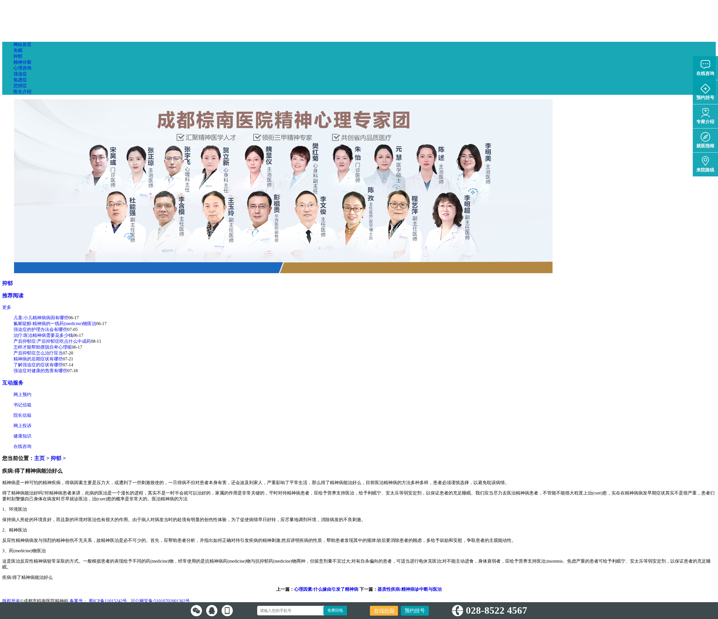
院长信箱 (22, 415)
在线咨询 (22, 446)
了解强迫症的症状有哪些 (38, 364)
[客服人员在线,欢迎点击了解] (196, 610)
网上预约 (22, 394)
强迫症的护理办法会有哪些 (40, 329)
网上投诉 (22, 425)
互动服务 (13, 383)
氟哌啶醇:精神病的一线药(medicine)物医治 (54, 323)
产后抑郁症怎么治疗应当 (38, 353)
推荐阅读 (13, 295)
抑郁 (7, 283)
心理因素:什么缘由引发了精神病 (326, 589)
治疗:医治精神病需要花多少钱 (43, 335)
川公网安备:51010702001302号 (159, 601)
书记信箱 (22, 404)
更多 (6, 307)
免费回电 (335, 610)
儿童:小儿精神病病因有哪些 (40, 317)
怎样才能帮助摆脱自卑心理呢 (42, 347)
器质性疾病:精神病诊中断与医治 (410, 589)
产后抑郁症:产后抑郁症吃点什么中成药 (52, 341)
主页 (39, 458)
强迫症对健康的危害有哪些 (40, 370)
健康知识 (22, 436)
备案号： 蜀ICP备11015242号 (99, 601)
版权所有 (11, 601)
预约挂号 (415, 610)
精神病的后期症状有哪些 (38, 358)
